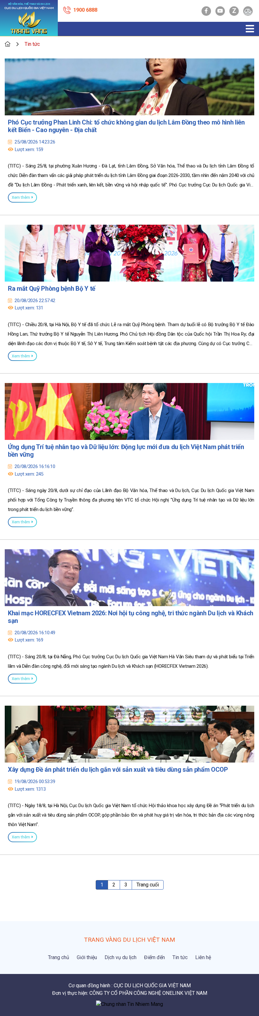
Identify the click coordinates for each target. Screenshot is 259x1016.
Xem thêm (21, 197)
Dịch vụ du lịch (120, 957)
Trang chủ (58, 957)
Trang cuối (147, 885)
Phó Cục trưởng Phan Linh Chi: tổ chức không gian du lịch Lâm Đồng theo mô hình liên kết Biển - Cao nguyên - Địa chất (126, 126)
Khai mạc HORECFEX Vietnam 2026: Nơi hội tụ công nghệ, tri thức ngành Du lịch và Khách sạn (130, 616)
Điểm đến (154, 957)
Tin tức (180, 957)
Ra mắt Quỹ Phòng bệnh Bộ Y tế (51, 288)
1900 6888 (85, 10)
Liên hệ (203, 957)
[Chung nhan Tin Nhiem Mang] (129, 1004)
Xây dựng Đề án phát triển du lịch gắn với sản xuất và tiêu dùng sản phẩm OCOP (118, 769)
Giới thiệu (87, 957)
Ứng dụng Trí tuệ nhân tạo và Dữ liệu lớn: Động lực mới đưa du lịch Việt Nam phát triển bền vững (126, 450)
